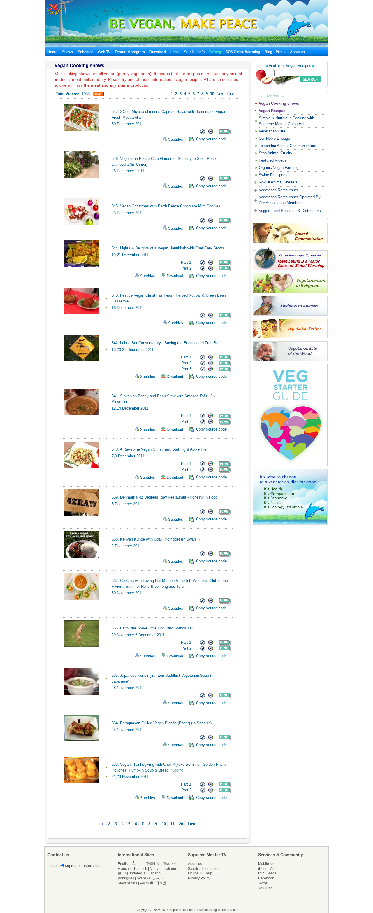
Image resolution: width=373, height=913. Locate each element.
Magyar (156, 869)
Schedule (85, 52)
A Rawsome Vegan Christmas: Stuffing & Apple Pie (163, 449)
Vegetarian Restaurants (278, 190)
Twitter (263, 883)
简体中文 (170, 864)
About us (297, 52)
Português (126, 878)
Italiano (170, 869)
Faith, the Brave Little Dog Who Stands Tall (157, 628)
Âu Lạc (137, 864)
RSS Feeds (267, 873)
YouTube (265, 888)
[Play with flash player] (202, 133)
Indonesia (138, 873)
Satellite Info (194, 52)
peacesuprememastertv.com (76, 865)
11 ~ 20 (176, 824)
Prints (281, 52)
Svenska (143, 878)
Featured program (130, 52)
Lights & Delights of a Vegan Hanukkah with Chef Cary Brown (172, 248)
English (124, 864)
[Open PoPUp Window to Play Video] (225, 133)
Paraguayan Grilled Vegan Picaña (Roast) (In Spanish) (166, 723)
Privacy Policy (199, 878)
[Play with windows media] (211, 133)
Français (124, 869)
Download (157, 52)
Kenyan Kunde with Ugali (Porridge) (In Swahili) (160, 539)
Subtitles (177, 139)
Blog (268, 52)
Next (220, 94)
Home (52, 52)
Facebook (266, 878)
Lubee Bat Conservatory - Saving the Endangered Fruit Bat (170, 343)
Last (230, 94)
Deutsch (140, 869)
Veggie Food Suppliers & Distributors (290, 211)
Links (175, 52)
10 (164, 824)
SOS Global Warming (243, 52)
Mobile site (266, 864)
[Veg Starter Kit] (290, 464)
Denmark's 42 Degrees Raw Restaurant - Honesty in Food (169, 497)
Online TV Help (200, 873)
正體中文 (153, 864)
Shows (67, 52)
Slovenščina (127, 883)
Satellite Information (203, 869)
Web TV (104, 52)
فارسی (158, 878)
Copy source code (211, 139)
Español (154, 873)
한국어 (123, 873)
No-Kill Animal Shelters (278, 182)
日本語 (161, 883)
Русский (146, 883)
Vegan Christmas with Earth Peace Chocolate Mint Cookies (170, 206)
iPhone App (267, 869)
